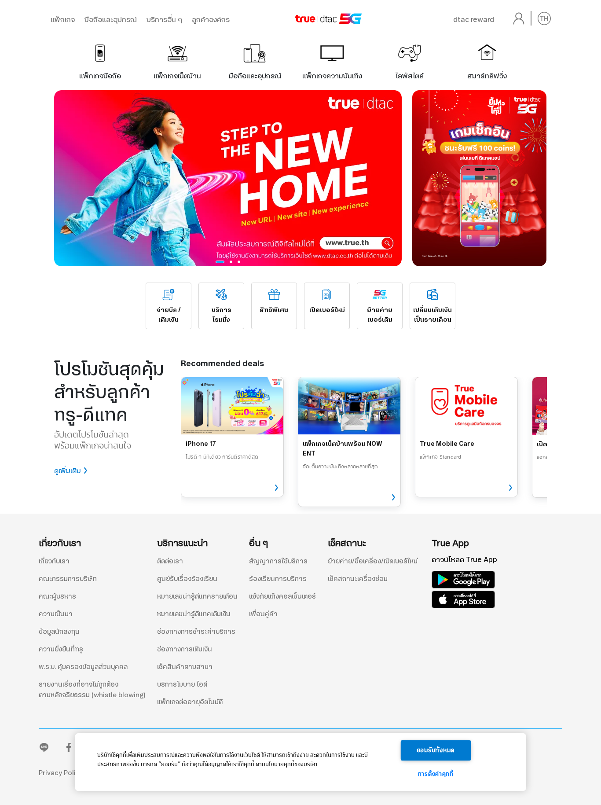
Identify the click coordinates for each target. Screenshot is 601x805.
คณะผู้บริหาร (57, 596)
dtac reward (473, 20)
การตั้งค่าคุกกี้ (436, 774)
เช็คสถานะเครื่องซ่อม (358, 579)
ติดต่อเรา (170, 561)
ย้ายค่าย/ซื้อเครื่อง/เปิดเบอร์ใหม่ (373, 561)
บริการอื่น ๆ (164, 20)
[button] (220, 262)
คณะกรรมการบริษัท (68, 579)
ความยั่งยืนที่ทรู (61, 649)
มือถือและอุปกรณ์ (110, 20)
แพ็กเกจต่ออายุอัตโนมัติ (190, 702)
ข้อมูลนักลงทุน (59, 631)
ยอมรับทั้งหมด (436, 750)
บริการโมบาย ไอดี (182, 684)
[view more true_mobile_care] (507, 488)
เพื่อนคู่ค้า (263, 614)
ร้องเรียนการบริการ (278, 579)
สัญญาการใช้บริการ (278, 561)
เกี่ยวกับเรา (54, 561)
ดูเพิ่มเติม (67, 471)
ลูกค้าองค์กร (211, 20)
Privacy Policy (61, 773)
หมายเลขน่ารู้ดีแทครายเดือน (197, 596)
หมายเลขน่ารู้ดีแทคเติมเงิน (194, 614)
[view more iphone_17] (273, 488)
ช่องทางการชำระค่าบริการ (196, 631)
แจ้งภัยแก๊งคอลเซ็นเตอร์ (282, 596)
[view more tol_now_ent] (390, 497)
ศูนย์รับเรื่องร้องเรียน (187, 579)
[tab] (100, 59)
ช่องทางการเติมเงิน (184, 649)
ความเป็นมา (56, 614)
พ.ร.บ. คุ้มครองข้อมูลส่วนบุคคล (83, 667)
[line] (44, 749)
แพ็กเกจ (63, 20)
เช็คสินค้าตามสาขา (185, 667)
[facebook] (68, 749)
